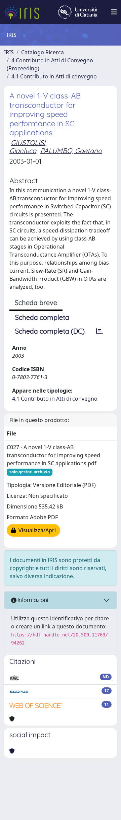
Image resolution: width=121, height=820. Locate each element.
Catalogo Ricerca (42, 52)
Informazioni (32, 600)
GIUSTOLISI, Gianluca (28, 146)
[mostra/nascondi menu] (114, 12)
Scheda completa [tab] (42, 317)
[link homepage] (24, 12)
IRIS (9, 52)
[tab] (99, 331)
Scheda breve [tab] (36, 302)
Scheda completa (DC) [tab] (50, 331)
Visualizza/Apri (36, 530)
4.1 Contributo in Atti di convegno (54, 76)
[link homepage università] (78, 12)
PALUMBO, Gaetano (71, 150)
